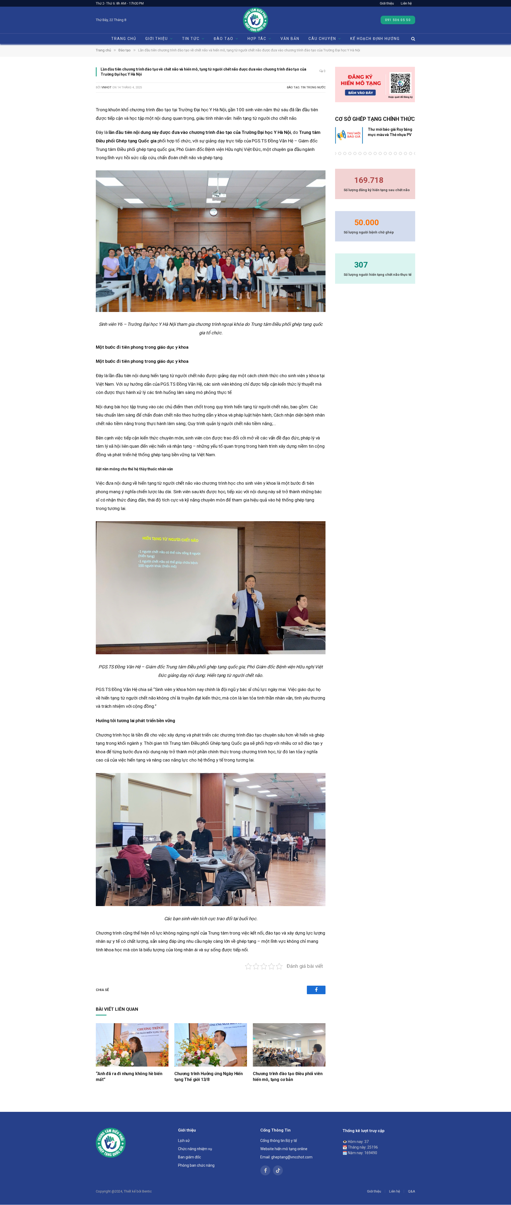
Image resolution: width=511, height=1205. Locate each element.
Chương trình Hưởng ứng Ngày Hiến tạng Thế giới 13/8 (208, 1076)
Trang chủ (123, 38)
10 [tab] (365, 153)
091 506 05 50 (398, 20)
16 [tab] (395, 153)
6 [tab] (344, 153)
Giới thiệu (387, 3)
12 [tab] (375, 153)
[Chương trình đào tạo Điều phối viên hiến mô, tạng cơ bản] (289, 1045)
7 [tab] (349, 153)
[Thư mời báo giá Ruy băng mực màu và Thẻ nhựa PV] (349, 135)
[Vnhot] (255, 19)
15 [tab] (390, 153)
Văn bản (290, 38)
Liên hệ (406, 3)
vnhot (106, 87)
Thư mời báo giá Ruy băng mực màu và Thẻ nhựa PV (390, 132)
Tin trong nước (313, 87)
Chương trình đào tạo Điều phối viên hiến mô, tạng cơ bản (287, 1076)
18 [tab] (405, 153)
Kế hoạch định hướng (375, 38)
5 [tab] (339, 153)
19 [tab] (410, 153)
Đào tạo (293, 87)
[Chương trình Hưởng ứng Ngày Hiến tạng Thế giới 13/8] (210, 1045)
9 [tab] (359, 153)
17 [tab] (400, 153)
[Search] (412, 39)
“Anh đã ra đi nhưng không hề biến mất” (129, 1076)
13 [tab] (380, 153)
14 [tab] (385, 153)
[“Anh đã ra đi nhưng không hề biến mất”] (132, 1045)
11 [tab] (370, 153)
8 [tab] (354, 153)
